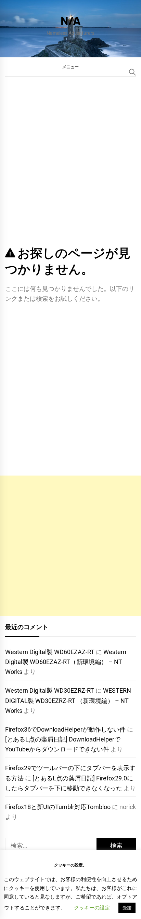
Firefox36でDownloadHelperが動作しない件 (65, 729)
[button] (70, 66)
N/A (71, 20)
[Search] (132, 72)
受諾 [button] (127, 907)
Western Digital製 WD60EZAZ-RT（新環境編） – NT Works (65, 661)
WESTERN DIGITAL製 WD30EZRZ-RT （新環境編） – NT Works (68, 700)
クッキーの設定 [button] (92, 908)
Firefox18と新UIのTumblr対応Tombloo (58, 806)
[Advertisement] (70, 546)
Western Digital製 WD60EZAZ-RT (49, 651)
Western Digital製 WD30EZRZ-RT (49, 690)
